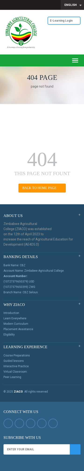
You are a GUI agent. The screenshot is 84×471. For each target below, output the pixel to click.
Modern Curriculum (16, 323)
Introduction (11, 313)
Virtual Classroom (15, 371)
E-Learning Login (61, 20)
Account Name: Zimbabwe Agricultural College (34, 270)
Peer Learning (12, 377)
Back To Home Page (39, 188)
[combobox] (72, 5)
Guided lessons (14, 361)
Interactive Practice (16, 366)
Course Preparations (17, 355)
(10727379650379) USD (19, 281)
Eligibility (9, 334)
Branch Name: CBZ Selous (21, 292)
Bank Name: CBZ (14, 265)
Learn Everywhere (15, 318)
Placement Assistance (18, 329)
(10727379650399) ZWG (19, 287)
